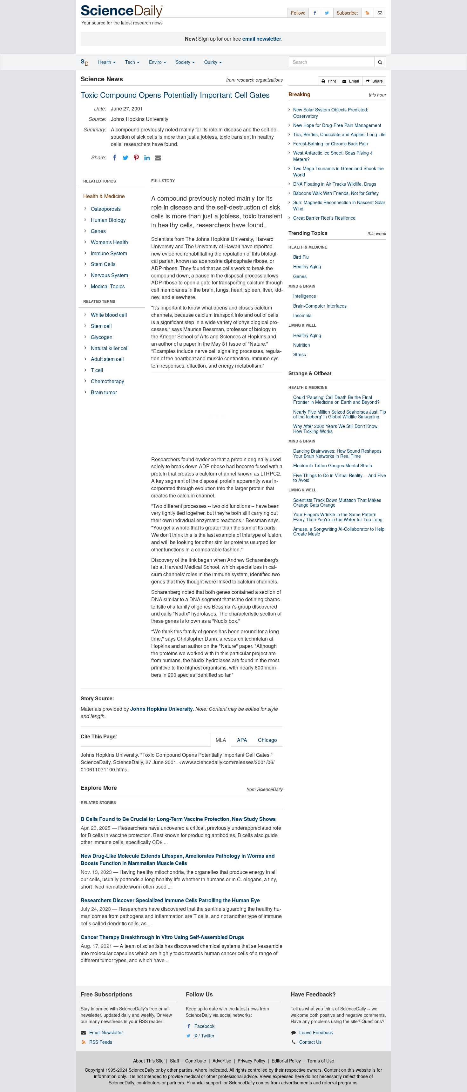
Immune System (109, 253)
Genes (98, 231)
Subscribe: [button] (347, 13)
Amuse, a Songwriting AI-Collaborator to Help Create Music (338, 531)
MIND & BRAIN (301, 286)
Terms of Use (320, 1060)
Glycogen (101, 337)
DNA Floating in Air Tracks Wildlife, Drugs (334, 184)
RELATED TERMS (99, 301)
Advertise (222, 1060)
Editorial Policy (286, 1060)
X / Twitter (204, 1035)
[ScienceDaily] (122, 11)
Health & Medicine (104, 196)
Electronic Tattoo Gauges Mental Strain (332, 465)
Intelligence (304, 296)
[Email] (158, 158)
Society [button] (184, 62)
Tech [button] (130, 62)
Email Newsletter (106, 1032)
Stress (299, 354)
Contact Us (310, 1042)
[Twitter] (125, 158)
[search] (380, 62)
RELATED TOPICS (99, 181)
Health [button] (105, 62)
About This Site (148, 1060)
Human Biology (108, 219)
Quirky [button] (211, 62)
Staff (174, 1060)
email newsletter (261, 38)
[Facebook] (114, 158)
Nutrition (301, 345)
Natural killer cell (110, 348)
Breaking (299, 94)
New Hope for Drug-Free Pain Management (337, 125)
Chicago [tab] (267, 739)
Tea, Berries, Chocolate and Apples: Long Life (339, 134)
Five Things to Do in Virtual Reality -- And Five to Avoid (339, 477)
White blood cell (109, 314)
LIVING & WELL (302, 325)
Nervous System (109, 275)
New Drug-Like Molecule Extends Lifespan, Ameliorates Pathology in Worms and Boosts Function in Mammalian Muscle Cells (178, 859)
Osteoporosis (106, 208)
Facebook (204, 1026)
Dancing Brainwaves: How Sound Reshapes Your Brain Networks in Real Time (337, 453)
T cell (97, 370)
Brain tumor (104, 392)
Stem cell (101, 326)
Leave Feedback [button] (316, 1032)
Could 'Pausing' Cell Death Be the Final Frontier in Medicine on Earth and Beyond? (336, 399)
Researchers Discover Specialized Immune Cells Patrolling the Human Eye (170, 900)
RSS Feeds (100, 1042)
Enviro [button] (156, 62)
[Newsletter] (380, 12)
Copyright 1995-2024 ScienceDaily (119, 1070)
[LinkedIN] (147, 158)
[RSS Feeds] (367, 12)
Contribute (195, 1060)
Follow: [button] (298, 13)
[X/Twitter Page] (327, 12)
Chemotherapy (107, 381)
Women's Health (109, 242)
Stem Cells (103, 264)
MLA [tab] (221, 739)
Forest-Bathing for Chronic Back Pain (330, 143)
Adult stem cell (107, 359)
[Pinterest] (136, 158)
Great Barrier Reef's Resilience (324, 218)
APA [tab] (242, 739)
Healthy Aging (307, 266)
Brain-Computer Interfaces (320, 306)
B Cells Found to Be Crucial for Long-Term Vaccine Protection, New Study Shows (178, 818)
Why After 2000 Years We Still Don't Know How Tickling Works (335, 428)
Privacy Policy (251, 1060)
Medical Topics (108, 286)
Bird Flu (301, 257)
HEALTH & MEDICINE (307, 247)
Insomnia (302, 315)
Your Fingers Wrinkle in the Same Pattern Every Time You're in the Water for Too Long (337, 516)
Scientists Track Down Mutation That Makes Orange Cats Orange (337, 502)
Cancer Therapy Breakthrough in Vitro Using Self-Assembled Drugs (162, 937)
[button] (328, 81)
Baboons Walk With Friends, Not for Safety (336, 193)
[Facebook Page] (314, 12)
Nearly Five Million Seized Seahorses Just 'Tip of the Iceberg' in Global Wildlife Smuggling (339, 414)
